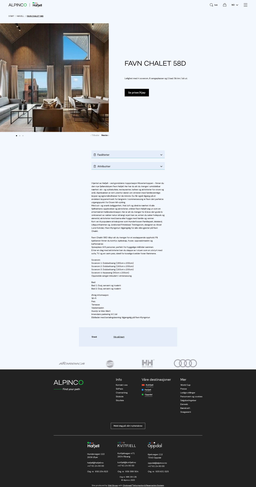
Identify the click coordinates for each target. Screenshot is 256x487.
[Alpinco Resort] (18, 4)
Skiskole (119, 396)
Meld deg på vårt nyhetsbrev (128, 425)
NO (233, 5)
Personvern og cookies (191, 396)
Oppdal (148, 394)
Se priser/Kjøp (136, 92)
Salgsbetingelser (188, 400)
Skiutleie (120, 400)
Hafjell (148, 389)
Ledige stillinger (187, 392)
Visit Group (113, 485)
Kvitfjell (149, 385)
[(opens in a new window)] (72, 363)
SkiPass (119, 388)
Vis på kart (118, 336)
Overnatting (122, 392)
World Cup (185, 385)
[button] (16, 135)
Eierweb (184, 404)
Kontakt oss (122, 385)
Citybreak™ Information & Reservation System (143, 485)
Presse (183, 388)
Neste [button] (105, 135)
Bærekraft (185, 408)
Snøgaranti (185, 412)
